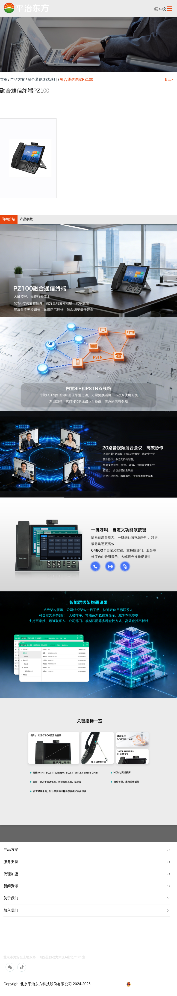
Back (169, 79)
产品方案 (17, 79)
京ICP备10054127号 (108, 984)
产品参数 (26, 219)
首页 (3, 79)
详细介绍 (8, 219)
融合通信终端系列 (42, 79)
